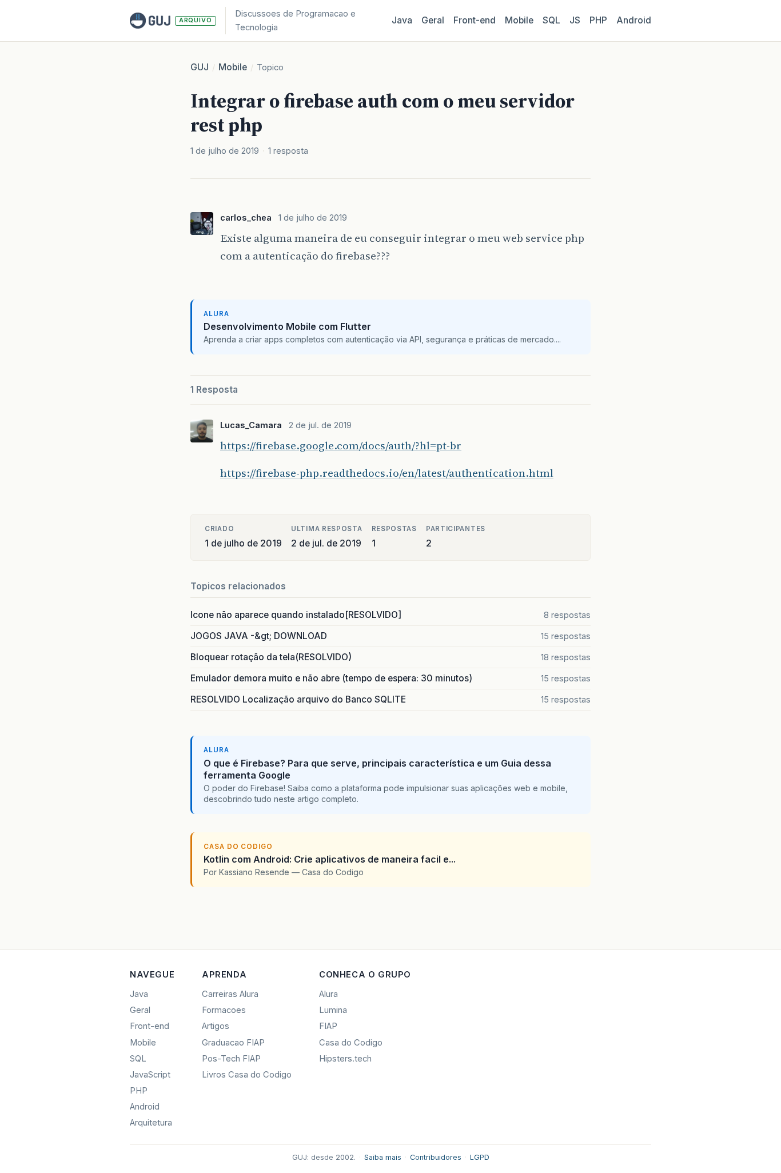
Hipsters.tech (345, 1059)
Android (633, 20)
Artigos (215, 1026)
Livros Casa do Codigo (247, 1075)
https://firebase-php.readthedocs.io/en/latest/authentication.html (386, 472)
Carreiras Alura (230, 994)
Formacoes (224, 1010)
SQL (551, 20)
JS (574, 20)
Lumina (333, 1010)
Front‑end (474, 20)
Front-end (149, 1026)
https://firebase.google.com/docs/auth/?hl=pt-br (340, 445)
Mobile (519, 20)
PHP (598, 20)
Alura (328, 994)
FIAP (328, 1026)
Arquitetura (151, 1123)
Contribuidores (435, 1157)
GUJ (199, 67)
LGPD (479, 1157)
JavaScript (150, 1075)
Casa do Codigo (350, 1043)
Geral (432, 20)
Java (402, 20)
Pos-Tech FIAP (231, 1059)
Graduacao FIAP (233, 1043)
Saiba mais (382, 1157)
